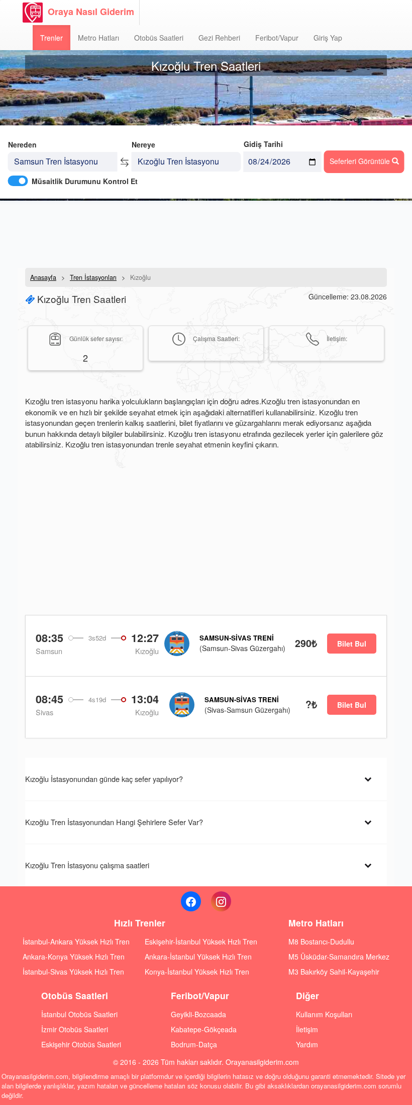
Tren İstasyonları (93, 277)
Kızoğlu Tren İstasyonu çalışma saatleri (87, 865)
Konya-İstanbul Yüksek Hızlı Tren (197, 972)
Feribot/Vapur (276, 38)
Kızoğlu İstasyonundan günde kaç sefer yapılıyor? (104, 778)
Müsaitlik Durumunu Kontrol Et (85, 181)
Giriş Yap (328, 38)
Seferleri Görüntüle (361, 161)
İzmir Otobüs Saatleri (74, 1029)
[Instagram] (221, 901)
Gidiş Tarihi (263, 144)
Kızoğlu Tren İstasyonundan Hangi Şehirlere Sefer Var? (114, 822)
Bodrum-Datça (194, 1044)
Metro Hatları (98, 38)
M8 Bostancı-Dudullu (321, 941)
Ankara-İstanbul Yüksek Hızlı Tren (198, 957)
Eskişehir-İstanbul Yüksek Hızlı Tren (201, 941)
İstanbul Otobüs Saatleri (79, 1014)
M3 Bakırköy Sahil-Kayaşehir (333, 972)
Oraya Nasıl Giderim (91, 11)
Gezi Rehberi (219, 38)
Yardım (307, 1044)
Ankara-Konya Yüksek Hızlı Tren (74, 957)
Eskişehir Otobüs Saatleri (81, 1044)
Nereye (143, 144)
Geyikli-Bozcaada (198, 1014)
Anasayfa (43, 277)
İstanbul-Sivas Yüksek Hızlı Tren (73, 972)
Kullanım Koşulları (324, 1014)
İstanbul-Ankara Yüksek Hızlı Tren (76, 941)
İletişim (307, 1029)
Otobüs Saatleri (158, 38)
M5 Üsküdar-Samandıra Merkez (338, 957)
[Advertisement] (206, 233)
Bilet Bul (351, 644)
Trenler (51, 38)
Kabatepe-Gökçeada (204, 1029)
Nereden (22, 144)
